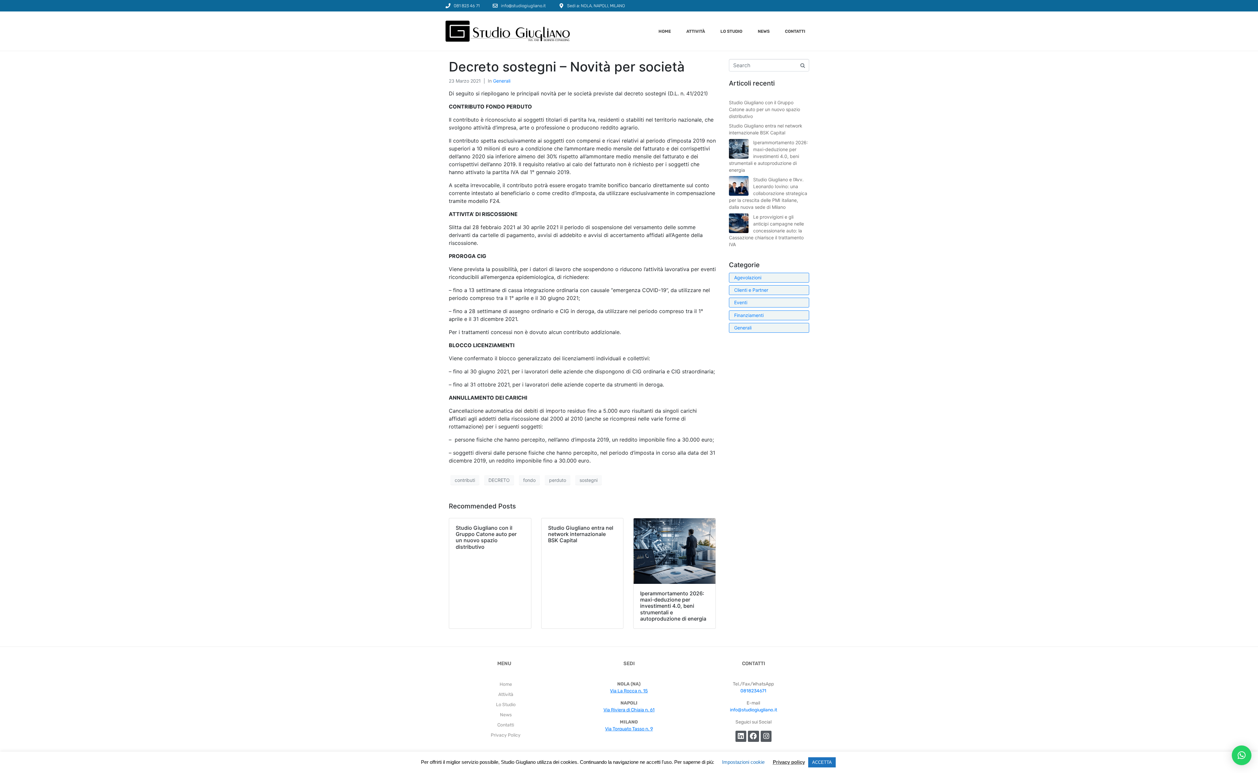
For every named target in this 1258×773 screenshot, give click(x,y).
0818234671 (753, 691)
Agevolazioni (747, 277)
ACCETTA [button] (822, 762)
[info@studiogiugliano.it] (495, 5)
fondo (529, 480)
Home (664, 31)
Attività (695, 31)
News (764, 31)
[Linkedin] (741, 736)
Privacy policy (789, 762)
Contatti (795, 31)
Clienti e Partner (751, 290)
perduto (557, 480)
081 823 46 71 (467, 5)
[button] (1241, 755)
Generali (501, 81)
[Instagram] (766, 736)
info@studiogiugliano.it (523, 5)
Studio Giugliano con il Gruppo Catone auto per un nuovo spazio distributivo (764, 109)
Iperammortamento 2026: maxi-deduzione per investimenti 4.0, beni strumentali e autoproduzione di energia (768, 156)
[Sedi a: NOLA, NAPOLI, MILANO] (561, 5)
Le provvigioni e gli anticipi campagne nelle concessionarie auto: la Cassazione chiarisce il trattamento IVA (766, 230)
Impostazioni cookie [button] (743, 762)
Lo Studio (731, 31)
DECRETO (499, 480)
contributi (465, 480)
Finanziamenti (749, 315)
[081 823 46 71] (448, 5)
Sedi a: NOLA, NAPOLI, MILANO (596, 5)
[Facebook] (753, 736)
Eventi (740, 302)
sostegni (589, 480)
